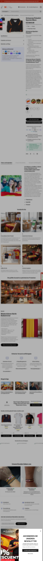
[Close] (40, 531)
